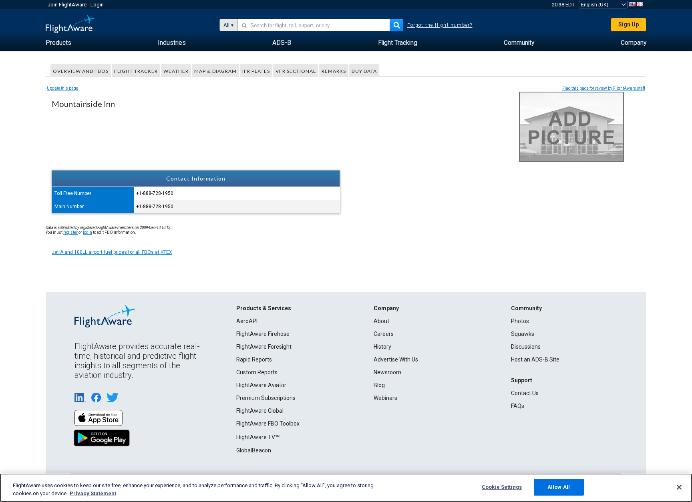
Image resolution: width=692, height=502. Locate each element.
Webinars (385, 398)
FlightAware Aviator (261, 385)
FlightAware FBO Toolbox (268, 423)
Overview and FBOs (81, 71)
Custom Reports (257, 372)
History (382, 346)
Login (97, 5)
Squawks (522, 334)
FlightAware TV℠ (258, 437)
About (381, 321)
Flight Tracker (136, 71)
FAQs (517, 406)
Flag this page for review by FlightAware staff (603, 88)
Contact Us (525, 393)
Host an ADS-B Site (535, 359)
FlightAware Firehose (263, 334)
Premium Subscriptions (266, 398)
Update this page (62, 88)
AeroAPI (246, 321)
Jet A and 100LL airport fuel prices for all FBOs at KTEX (112, 252)
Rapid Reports (254, 359)
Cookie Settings (502, 487)
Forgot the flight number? (440, 25)
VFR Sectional (296, 71)
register (70, 232)
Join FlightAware (67, 5)
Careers (384, 334)
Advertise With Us (396, 359)
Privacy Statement (93, 493)
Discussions (526, 346)
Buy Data (364, 71)
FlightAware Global (260, 411)
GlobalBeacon (253, 450)
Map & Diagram (215, 71)
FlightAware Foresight (264, 346)
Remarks (334, 71)
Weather (176, 71)
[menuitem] (58, 42)
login (87, 232)
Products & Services (263, 308)
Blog (379, 385)
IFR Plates (256, 71)
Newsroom (387, 372)
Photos (520, 321)
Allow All (558, 487)
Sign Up (628, 24)
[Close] (679, 487)
